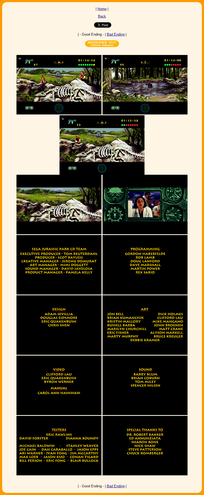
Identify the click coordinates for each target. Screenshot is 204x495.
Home (102, 9)
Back (102, 16)
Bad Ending (116, 34)
